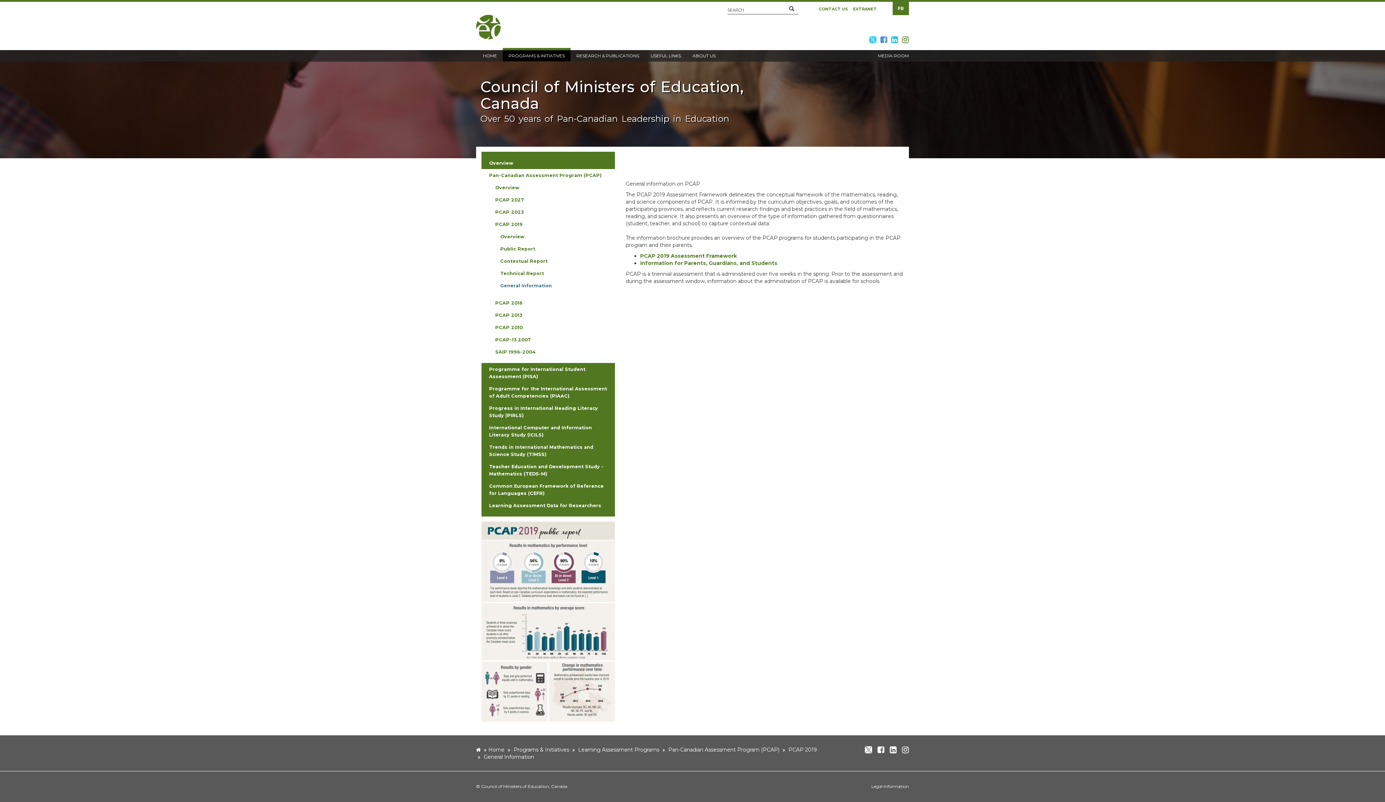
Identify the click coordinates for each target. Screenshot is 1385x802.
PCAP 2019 (509, 224)
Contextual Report (524, 261)
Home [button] (490, 55)
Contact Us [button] (833, 9)
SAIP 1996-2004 (515, 352)
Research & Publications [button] (607, 55)
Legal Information (890, 786)
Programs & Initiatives (541, 749)
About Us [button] (704, 55)
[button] (792, 9)
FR (901, 8)
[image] (548, 621)
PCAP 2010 (509, 327)
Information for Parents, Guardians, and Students (708, 263)
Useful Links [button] (666, 55)
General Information (526, 285)
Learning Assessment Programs (618, 749)
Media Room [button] (893, 55)
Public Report (517, 249)
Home (496, 749)
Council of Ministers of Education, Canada (524, 786)
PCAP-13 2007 (513, 339)
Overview (507, 187)
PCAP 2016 (509, 303)
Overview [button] (501, 163)
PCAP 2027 (509, 200)
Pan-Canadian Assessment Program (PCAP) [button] (545, 175)
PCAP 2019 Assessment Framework (688, 256)
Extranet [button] (865, 9)
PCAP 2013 (508, 315)
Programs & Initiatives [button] (537, 55)
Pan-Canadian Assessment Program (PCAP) (723, 749)
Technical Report (522, 273)
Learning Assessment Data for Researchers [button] (545, 505)
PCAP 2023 (509, 212)
